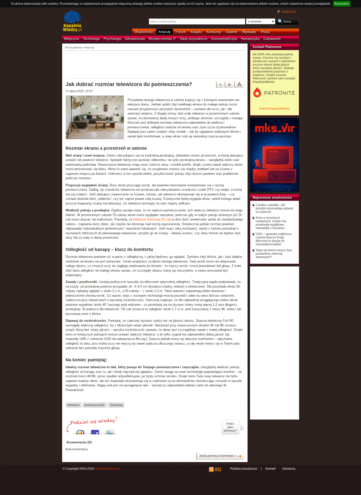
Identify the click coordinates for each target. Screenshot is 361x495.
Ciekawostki (272, 39)
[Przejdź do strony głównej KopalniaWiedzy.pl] (72, 21)
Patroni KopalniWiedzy (274, 108)
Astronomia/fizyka (224, 39)
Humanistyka (250, 39)
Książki (196, 32)
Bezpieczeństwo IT (162, 39)
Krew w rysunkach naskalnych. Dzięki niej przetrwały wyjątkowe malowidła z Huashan (271, 223)
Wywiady (249, 32)
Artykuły (164, 32)
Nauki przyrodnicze (193, 39)
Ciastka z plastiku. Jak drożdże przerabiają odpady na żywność (274, 208)
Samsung (116, 405)
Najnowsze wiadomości (272, 197)
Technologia (91, 39)
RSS (218, 469)
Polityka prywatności (243, 468)
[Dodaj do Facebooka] (95, 430)
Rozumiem (341, 3)
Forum (181, 32)
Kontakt (270, 468)
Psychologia (112, 39)
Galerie (231, 32)
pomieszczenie (94, 405)
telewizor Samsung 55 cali (152, 219)
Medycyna (71, 39)
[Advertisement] (155, 64)
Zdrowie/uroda (135, 39)
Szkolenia (288, 468)
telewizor (74, 405)
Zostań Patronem (267, 47)
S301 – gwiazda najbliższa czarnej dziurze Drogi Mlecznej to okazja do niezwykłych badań (274, 239)
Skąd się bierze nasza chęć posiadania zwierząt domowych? (274, 253)
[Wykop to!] (80, 430)
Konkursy (214, 32)
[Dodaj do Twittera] (109, 430)
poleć (241, 428)
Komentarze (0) (79, 442)
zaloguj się (288, 11)
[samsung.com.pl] (96, 118)
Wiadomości (144, 32)
